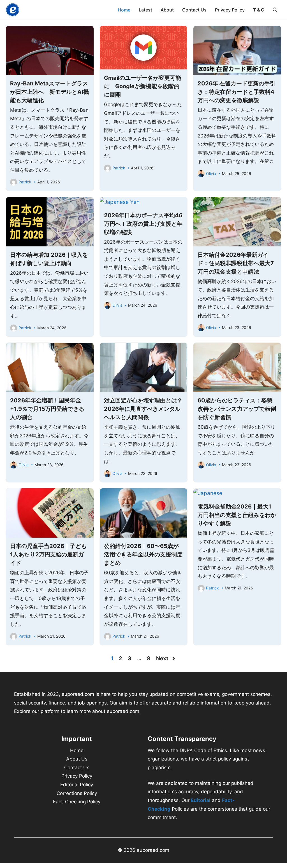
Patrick (24, 181)
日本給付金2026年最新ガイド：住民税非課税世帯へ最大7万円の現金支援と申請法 (236, 263)
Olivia (211, 173)
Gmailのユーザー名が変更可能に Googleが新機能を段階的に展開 (142, 86)
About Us (76, 759)
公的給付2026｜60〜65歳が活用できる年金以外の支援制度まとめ (143, 554)
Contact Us (194, 10)
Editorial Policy (76, 784)
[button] (275, 10)
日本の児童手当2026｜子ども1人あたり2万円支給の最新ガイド (48, 554)
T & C (258, 10)
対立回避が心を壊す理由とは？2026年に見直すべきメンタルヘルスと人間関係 (143, 409)
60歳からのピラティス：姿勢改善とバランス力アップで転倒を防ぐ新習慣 (237, 409)
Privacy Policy (230, 10)
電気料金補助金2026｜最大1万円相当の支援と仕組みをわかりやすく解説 (237, 515)
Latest (145, 10)
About (167, 10)
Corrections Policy (77, 793)
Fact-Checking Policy (76, 801)
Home (124, 10)
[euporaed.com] (13, 10)
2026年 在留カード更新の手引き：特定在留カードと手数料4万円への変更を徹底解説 (237, 92)
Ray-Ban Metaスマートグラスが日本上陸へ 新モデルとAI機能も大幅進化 (49, 92)
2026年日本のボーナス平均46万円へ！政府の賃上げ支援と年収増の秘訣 (143, 223)
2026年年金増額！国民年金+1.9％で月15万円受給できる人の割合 (47, 409)
